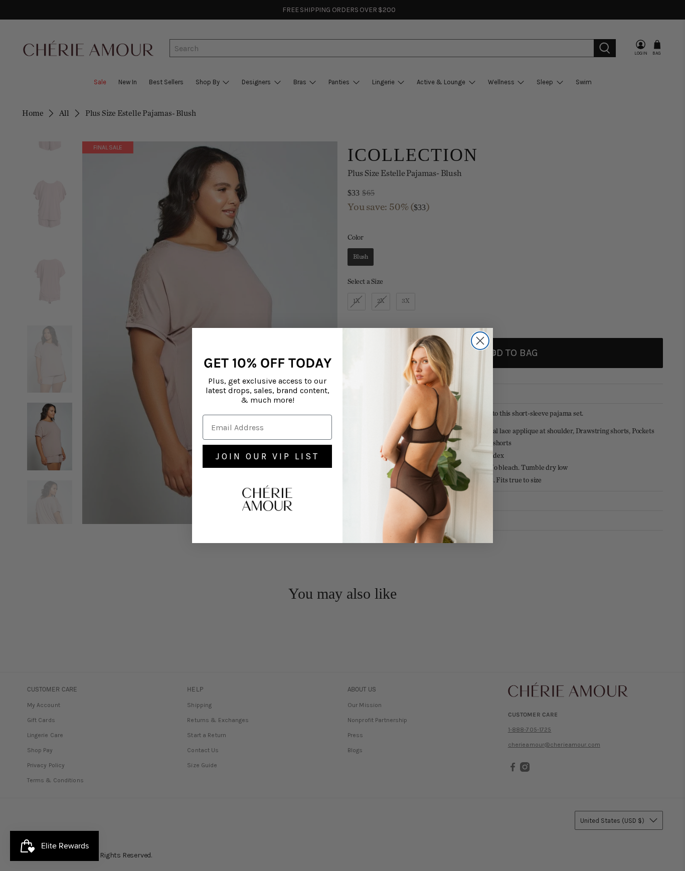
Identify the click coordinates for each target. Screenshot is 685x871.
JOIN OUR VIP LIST (267, 456)
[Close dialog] (480, 341)
